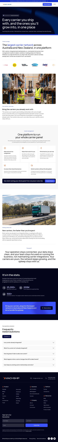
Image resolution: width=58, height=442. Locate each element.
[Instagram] (54, 438)
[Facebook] (52, 438)
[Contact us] (6, 336)
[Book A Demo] (47, 4)
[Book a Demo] (46, 308)
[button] (54, 4)
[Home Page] (6, 4)
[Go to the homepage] (10, 378)
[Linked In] (49, 438)
